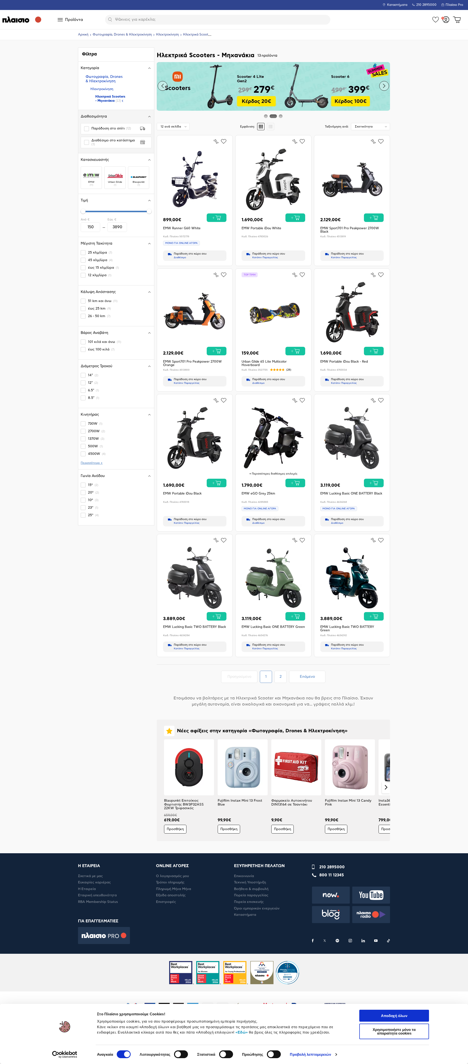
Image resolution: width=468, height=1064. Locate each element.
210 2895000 (332, 867)
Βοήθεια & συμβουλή (251, 889)
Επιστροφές (166, 902)
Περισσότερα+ (92, 462)
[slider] (83, 211)
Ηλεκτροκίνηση (167, 34)
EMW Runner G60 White (182, 228)
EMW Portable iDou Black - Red (344, 361)
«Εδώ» (241, 1032)
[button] (162, 86)
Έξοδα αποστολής (171, 895)
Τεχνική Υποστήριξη (250, 882)
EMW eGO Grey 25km (258, 493)
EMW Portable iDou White (261, 228)
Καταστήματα (397, 5)
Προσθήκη (175, 829)
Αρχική (83, 34)
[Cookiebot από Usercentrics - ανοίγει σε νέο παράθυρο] (64, 1054)
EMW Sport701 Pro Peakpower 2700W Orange (192, 363)
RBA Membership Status (98, 902)
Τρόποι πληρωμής (170, 882)
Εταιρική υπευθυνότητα (97, 895)
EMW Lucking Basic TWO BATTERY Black (194, 627)
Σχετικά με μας (90, 876)
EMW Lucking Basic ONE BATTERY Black (351, 493)
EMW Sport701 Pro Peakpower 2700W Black (349, 230)
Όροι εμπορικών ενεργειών (257, 908)
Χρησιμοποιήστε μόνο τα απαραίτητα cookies (394, 1031)
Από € (85, 219)
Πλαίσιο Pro (454, 5)
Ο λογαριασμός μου (172, 876)
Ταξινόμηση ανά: (337, 126)
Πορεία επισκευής (249, 902)
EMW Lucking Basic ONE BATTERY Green (273, 627)
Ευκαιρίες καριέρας (94, 882)
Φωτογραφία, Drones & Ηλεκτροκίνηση (122, 34)
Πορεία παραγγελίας (251, 895)
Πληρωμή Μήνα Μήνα (173, 889)
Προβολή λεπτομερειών (310, 1054)
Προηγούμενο (242, 677)
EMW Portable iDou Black (182, 493)
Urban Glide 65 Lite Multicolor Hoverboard (264, 363)
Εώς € (111, 219)
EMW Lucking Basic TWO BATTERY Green (347, 628)
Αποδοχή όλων (394, 1016)
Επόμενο (307, 677)
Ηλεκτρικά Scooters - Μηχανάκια (110, 98)
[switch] (181, 1054)
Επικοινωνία (244, 876)
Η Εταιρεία (87, 889)
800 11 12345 (331, 875)
